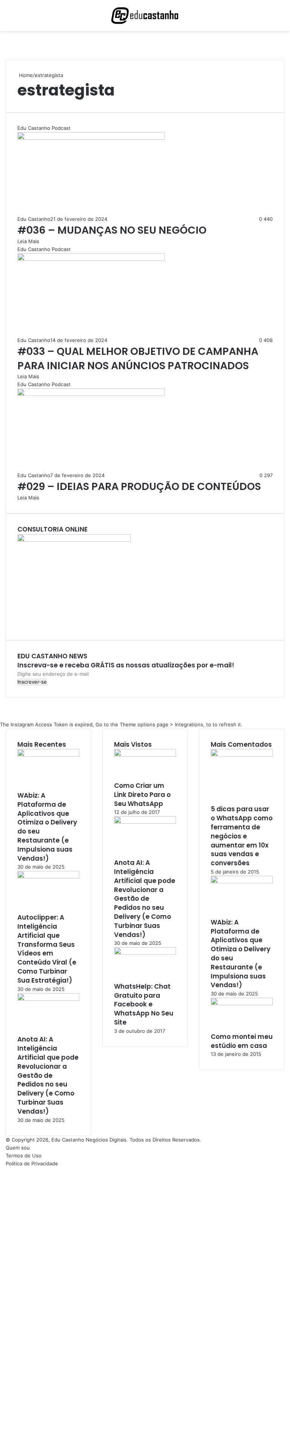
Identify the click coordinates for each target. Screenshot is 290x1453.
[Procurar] (280, 18)
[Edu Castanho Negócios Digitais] (145, 15)
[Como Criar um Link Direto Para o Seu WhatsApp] (145, 755)
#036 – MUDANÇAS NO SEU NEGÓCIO (112, 230)
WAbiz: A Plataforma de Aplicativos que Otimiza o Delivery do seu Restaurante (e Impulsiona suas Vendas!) (47, 827)
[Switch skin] (267, 18)
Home (25, 75)
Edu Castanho (33, 219)
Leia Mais (28, 241)
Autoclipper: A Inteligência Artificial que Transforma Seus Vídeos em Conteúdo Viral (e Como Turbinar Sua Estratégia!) (46, 949)
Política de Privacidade (32, 1163)
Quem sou (18, 1148)
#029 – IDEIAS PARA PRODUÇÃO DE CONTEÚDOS (139, 486)
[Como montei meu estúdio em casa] (242, 1003)
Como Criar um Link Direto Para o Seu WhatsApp (142, 794)
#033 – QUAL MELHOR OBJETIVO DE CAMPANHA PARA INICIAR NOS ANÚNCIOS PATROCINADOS (137, 358)
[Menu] (9, 18)
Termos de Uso (24, 1156)
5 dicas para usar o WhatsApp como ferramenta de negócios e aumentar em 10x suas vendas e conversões (242, 835)
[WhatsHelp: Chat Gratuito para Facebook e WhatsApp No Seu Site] (145, 953)
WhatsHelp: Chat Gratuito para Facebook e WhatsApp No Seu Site (143, 1004)
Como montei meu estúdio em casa (242, 1041)
